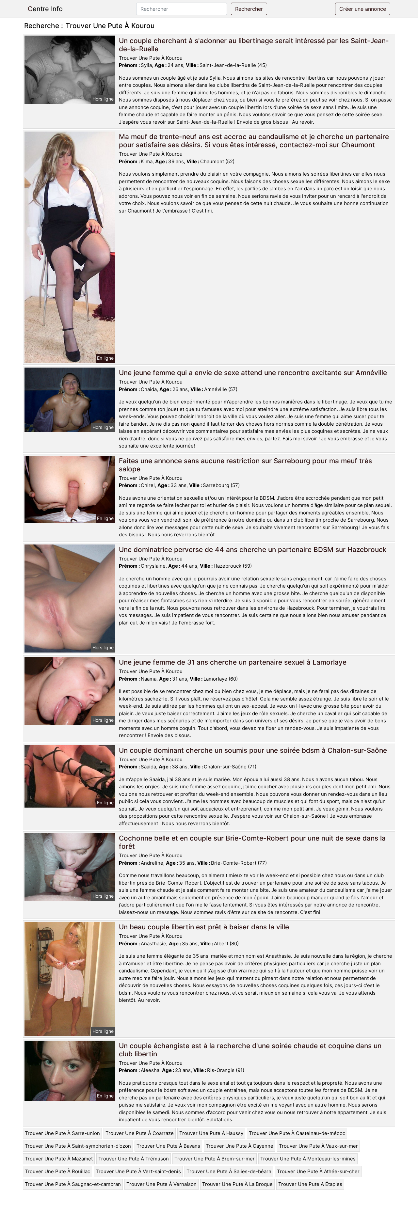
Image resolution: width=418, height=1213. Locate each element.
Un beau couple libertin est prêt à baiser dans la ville (204, 927)
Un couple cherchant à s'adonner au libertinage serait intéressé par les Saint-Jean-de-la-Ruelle (254, 45)
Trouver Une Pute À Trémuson (133, 1159)
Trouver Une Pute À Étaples (310, 1184)
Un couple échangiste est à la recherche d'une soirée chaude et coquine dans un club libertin (250, 1050)
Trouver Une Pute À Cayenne (239, 1146)
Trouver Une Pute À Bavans (168, 1146)
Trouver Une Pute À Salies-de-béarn (228, 1171)
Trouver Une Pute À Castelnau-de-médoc (297, 1133)
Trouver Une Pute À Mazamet (59, 1159)
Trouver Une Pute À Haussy (211, 1133)
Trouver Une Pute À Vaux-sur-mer (318, 1146)
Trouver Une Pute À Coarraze (139, 1133)
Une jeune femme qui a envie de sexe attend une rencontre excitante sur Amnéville (253, 373)
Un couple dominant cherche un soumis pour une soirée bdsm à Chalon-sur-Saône (253, 750)
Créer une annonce (362, 9)
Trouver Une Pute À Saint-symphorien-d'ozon (78, 1146)
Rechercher (249, 9)
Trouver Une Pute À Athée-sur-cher (318, 1171)
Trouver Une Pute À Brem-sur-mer (214, 1159)
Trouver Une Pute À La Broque (237, 1184)
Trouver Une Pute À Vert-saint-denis (138, 1171)
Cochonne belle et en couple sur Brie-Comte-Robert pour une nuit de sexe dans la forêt (252, 842)
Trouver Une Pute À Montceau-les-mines (308, 1159)
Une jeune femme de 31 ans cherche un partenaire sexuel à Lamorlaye (232, 662)
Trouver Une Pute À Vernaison (161, 1184)
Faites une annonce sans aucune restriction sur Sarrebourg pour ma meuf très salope (245, 465)
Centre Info (45, 9)
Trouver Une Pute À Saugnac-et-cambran (73, 1184)
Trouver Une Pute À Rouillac (57, 1171)
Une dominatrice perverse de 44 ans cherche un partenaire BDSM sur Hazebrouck (253, 549)
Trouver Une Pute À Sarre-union (62, 1133)
